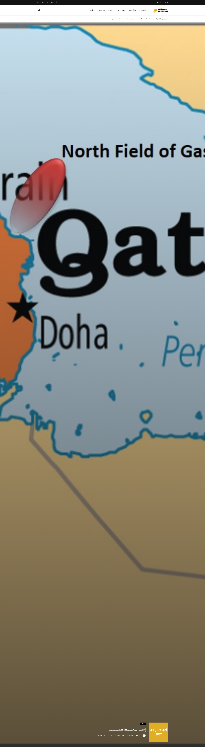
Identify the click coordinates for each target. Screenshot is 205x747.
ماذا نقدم (132, 10)
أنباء (111, 10)
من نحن (102, 10)
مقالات (143, 724)
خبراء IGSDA (121, 10)
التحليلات (144, 10)
